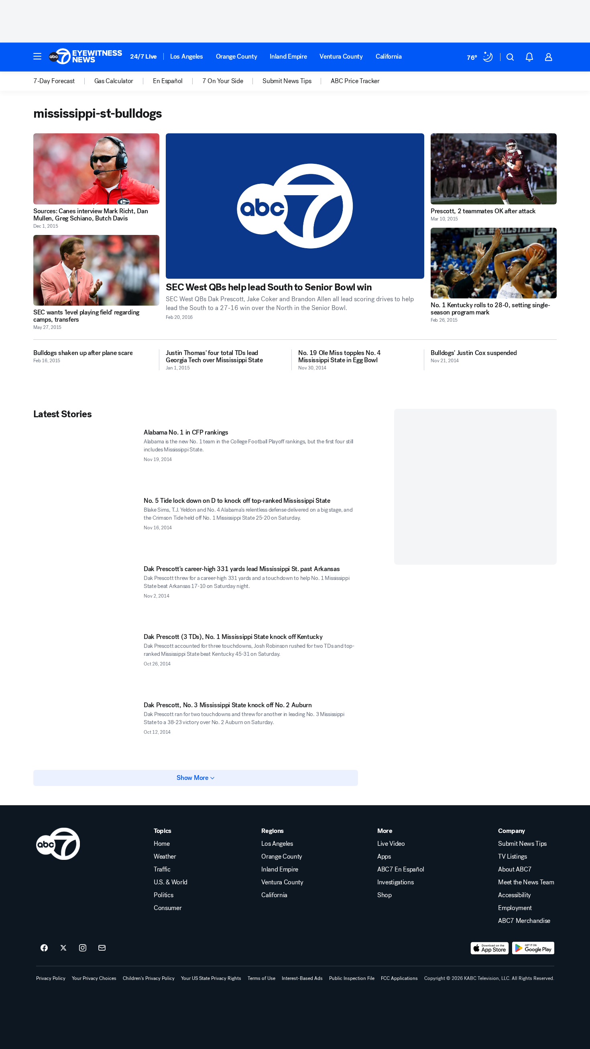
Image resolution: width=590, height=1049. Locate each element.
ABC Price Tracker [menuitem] (355, 81)
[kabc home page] (58, 844)
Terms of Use (261, 978)
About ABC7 (515, 869)
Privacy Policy (50, 978)
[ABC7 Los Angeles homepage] (85, 57)
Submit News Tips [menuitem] (286, 81)
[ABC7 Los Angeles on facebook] (44, 948)
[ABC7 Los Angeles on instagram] (83, 948)
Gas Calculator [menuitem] (114, 81)
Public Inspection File (351, 978)
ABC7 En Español (400, 869)
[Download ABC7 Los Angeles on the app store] (489, 948)
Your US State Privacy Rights (211, 978)
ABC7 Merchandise (524, 921)
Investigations (395, 882)
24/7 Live (143, 56)
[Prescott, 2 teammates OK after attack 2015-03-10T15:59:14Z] (494, 168)
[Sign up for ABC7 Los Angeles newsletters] (102, 948)
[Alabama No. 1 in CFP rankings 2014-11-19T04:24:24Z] (85, 458)
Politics (163, 895)
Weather (165, 856)
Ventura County (341, 56)
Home (162, 844)
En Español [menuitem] (168, 81)
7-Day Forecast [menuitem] (54, 81)
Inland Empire (288, 56)
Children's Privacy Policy (149, 978)
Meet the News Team (526, 882)
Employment (515, 908)
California (389, 56)
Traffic (162, 869)
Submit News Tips (522, 844)
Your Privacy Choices (94, 978)
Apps (384, 856)
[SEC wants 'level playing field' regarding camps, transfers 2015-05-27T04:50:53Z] (96, 270)
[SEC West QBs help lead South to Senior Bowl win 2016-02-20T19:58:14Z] (295, 206)
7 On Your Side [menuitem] (222, 81)
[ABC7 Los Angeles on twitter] (63, 948)
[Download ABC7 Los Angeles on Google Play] (533, 948)
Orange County (236, 56)
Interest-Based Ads (302, 978)
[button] (37, 56)
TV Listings (512, 856)
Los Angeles (186, 56)
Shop (384, 895)
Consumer (167, 908)
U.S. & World (170, 882)
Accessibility (514, 895)
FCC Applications (399, 978)
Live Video (391, 844)
